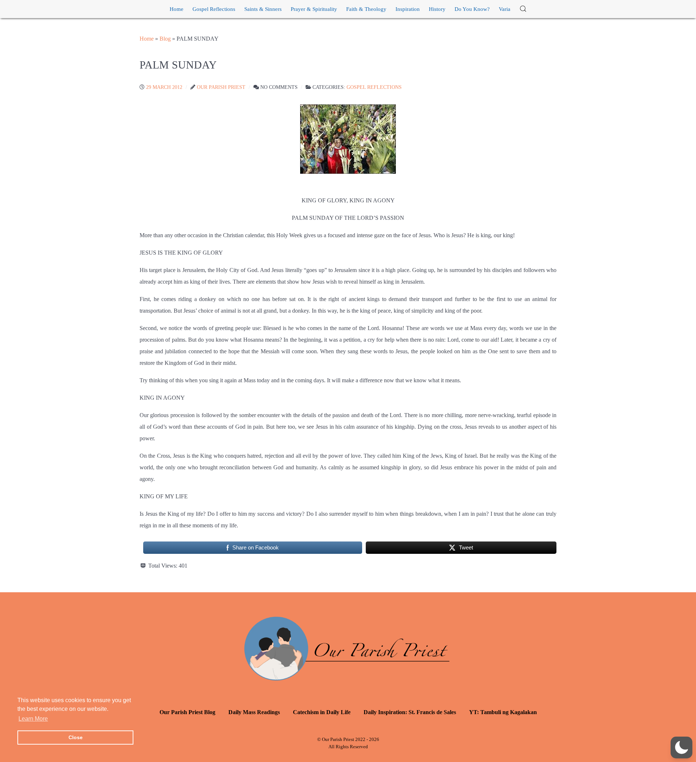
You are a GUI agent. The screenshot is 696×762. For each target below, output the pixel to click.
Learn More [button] (33, 719)
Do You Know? (472, 9)
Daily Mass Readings (254, 712)
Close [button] (76, 737)
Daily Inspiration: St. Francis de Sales (410, 712)
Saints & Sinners (263, 9)
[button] (523, 9)
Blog (165, 39)
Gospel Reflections (213, 9)
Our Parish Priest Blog (187, 712)
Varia (504, 9)
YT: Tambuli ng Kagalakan (503, 712)
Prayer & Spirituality (314, 9)
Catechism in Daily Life (322, 712)
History (437, 9)
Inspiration (407, 9)
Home (176, 9)
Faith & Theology (366, 9)
